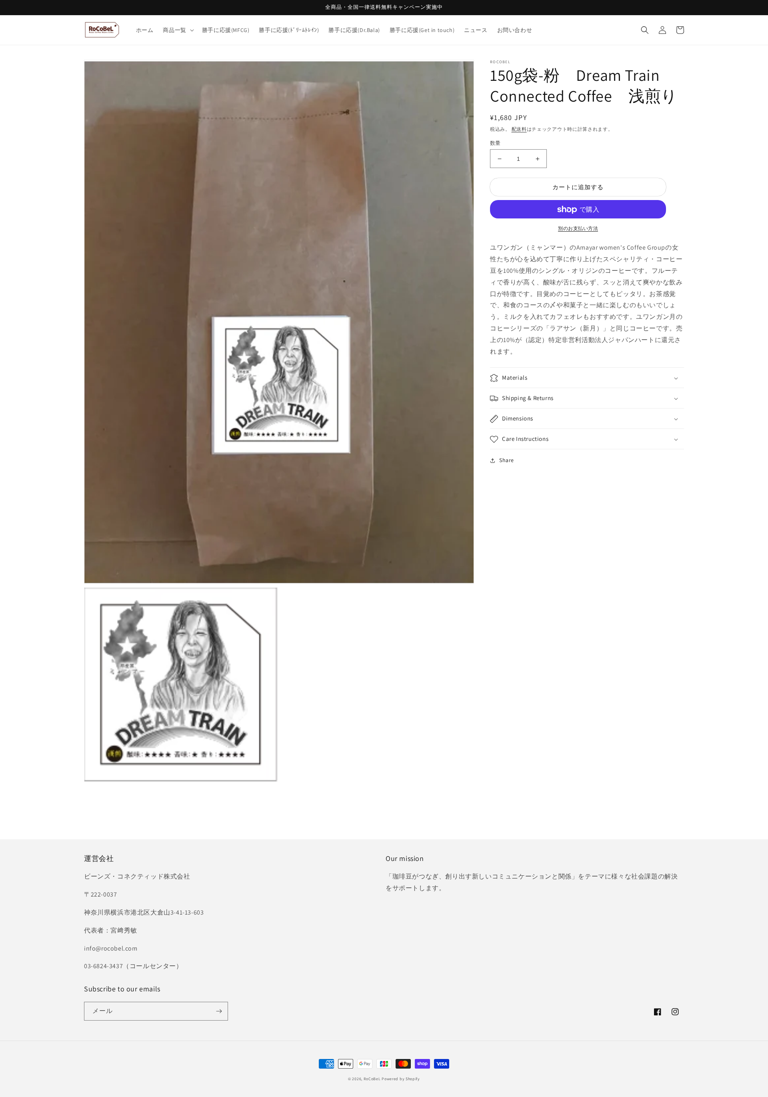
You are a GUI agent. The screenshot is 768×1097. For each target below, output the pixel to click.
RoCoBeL (372, 1078)
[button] (177, 30)
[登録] (219, 1011)
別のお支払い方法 (578, 229)
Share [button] (506, 460)
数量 (495, 143)
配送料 (519, 129)
